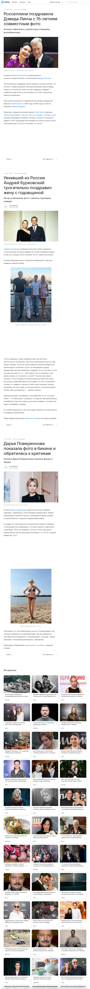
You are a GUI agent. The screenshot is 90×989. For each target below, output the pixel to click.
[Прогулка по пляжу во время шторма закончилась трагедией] (73, 886)
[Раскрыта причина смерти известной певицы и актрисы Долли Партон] (17, 801)
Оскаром (38, 123)
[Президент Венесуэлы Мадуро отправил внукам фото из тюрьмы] (73, 943)
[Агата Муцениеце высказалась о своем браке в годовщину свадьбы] (45, 886)
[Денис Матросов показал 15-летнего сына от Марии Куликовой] (45, 914)
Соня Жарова (13, 205)
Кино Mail (23, 173)
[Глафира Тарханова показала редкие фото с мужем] (73, 717)
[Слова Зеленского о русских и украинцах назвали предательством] (45, 717)
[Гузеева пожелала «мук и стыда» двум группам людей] (45, 830)
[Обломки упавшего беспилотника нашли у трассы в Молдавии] (17, 943)
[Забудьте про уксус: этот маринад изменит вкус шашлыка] (17, 745)
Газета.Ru (23, 9)
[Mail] (2, 2)
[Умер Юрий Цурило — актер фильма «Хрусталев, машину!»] (45, 943)
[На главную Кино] (7, 2)
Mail (3, 987)
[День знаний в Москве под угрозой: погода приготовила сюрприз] (73, 773)
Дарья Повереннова (18, 510)
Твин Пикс (39, 112)
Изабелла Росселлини (19, 75)
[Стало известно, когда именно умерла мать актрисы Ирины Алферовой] (73, 830)
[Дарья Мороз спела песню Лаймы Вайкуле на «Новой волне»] (17, 914)
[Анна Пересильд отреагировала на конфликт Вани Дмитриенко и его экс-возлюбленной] (73, 801)
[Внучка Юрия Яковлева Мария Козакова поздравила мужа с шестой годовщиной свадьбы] (73, 745)
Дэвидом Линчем (44, 78)
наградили (21, 123)
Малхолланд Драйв (12, 115)
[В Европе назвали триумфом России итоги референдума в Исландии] (45, 858)
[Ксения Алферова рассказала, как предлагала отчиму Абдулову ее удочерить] (45, 688)
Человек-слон (49, 115)
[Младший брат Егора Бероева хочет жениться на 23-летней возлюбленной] (73, 914)
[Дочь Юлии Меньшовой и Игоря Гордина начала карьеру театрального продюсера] (45, 773)
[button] (31, 52)
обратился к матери (32, 418)
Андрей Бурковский (11, 249)
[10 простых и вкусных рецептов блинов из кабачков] (17, 830)
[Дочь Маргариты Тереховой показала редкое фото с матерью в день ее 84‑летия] (45, 745)
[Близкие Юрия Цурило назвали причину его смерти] (17, 886)
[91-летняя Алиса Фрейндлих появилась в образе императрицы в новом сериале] (73, 858)
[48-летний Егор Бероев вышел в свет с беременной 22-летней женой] (73, 971)
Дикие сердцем (18, 106)
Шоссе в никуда (35, 115)
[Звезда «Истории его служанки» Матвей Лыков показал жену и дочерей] (17, 971)
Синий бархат (16, 104)
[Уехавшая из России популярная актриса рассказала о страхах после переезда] (73, 688)
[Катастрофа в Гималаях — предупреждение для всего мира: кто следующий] (17, 688)
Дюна (24, 115)
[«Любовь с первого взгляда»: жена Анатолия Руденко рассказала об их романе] (17, 717)
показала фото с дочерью (35, 645)
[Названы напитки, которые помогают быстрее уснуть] (45, 971)
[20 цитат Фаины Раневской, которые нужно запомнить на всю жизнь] (45, 801)
